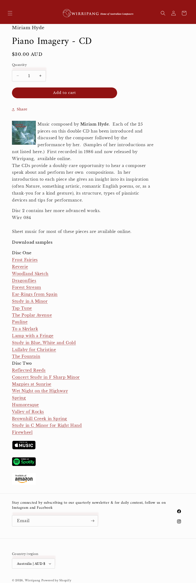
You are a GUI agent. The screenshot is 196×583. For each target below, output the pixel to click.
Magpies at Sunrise (31, 384)
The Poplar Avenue (32, 315)
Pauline (19, 321)
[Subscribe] (92, 520)
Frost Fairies (25, 259)
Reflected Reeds (29, 370)
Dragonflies (24, 280)
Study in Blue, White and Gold (44, 342)
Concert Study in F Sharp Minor (46, 377)
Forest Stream (26, 287)
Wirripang (32, 580)
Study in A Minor (30, 301)
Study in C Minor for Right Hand (47, 425)
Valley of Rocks (28, 411)
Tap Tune (22, 308)
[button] (10, 13)
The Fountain (26, 356)
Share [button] (22, 109)
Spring (19, 397)
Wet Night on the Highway (40, 390)
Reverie (20, 266)
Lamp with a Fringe (33, 335)
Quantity (19, 65)
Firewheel (22, 432)
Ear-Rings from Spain (35, 294)
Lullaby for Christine (34, 349)
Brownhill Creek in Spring (39, 418)
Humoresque (25, 404)
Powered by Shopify (56, 580)
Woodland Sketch (30, 273)
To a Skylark (25, 328)
